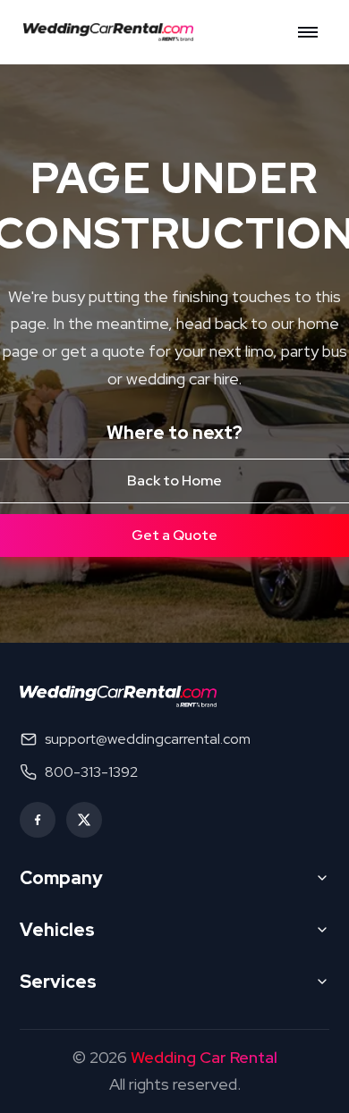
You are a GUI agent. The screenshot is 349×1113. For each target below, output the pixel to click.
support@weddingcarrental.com (148, 738)
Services (58, 981)
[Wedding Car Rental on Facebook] (37, 820)
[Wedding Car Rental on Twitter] (84, 820)
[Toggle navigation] (308, 32)
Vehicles (57, 929)
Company (61, 878)
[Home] (113, 32)
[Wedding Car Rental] (118, 696)
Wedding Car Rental (204, 1057)
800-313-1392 (91, 772)
